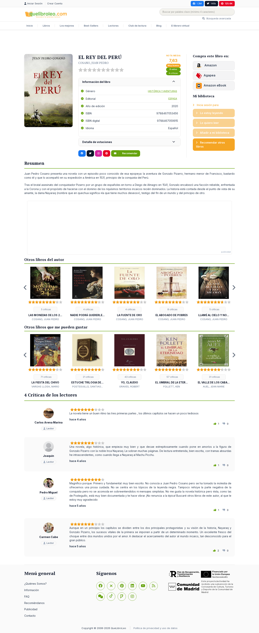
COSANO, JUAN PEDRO (93, 63)
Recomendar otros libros (210, 144)
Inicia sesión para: (207, 105)
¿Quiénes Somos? (35, 583)
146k (213, 3)
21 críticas (88, 376)
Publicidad (30, 609)
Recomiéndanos (34, 603)
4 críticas (173, 73)
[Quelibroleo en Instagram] (98, 153)
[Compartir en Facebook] (82, 153)
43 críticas (130, 376)
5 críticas (46, 309)
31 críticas (214, 376)
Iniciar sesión (35, 3)
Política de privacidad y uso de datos (155, 628)
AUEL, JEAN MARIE (213, 386)
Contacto (30, 615)
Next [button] (234, 287)
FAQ (26, 596)
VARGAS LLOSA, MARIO (45, 386)
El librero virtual (180, 25)
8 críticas (172, 309)
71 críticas (46, 376)
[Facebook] (100, 586)
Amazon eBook (215, 85)
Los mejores (67, 25)
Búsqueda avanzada (218, 18)
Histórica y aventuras (162, 91)
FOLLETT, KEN (171, 386)
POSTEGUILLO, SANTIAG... (87, 386)
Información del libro (96, 81)
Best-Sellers (91, 25)
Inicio (29, 25)
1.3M (199, 3)
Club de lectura (137, 25)
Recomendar (129, 153)
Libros (46, 25)
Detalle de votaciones (97, 142)
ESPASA (172, 98)
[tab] (129, 82)
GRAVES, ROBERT (129, 386)
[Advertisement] (129, 42)
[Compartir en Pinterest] (106, 153)
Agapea (209, 75)
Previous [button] (25, 287)
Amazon (210, 65)
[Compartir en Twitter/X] (90, 153)
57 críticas (172, 376)
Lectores (113, 25)
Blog (158, 25)
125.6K (229, 3)
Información (31, 590)
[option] (45, 294)
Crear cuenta (54, 3)
